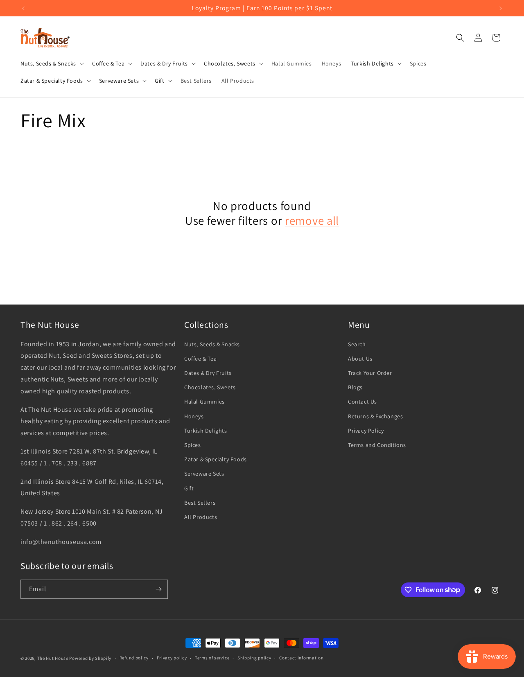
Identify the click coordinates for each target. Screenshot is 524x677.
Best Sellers (199, 502)
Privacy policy (172, 658)
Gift (189, 488)
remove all (312, 220)
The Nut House (52, 658)
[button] (51, 63)
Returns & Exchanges (375, 416)
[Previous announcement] (23, 8)
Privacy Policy (366, 430)
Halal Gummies (204, 401)
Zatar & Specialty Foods (215, 459)
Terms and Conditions (377, 445)
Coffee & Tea (200, 358)
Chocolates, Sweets (210, 387)
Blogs (355, 387)
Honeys (194, 416)
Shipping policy (254, 658)
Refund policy (134, 658)
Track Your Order (370, 373)
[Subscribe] (158, 589)
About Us (360, 358)
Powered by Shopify (90, 658)
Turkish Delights (205, 430)
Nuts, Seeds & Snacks (212, 344)
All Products (200, 517)
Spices (192, 445)
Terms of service (212, 658)
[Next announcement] (501, 8)
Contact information (301, 658)
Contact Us (362, 401)
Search (357, 344)
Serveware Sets (204, 473)
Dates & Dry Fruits (208, 373)
